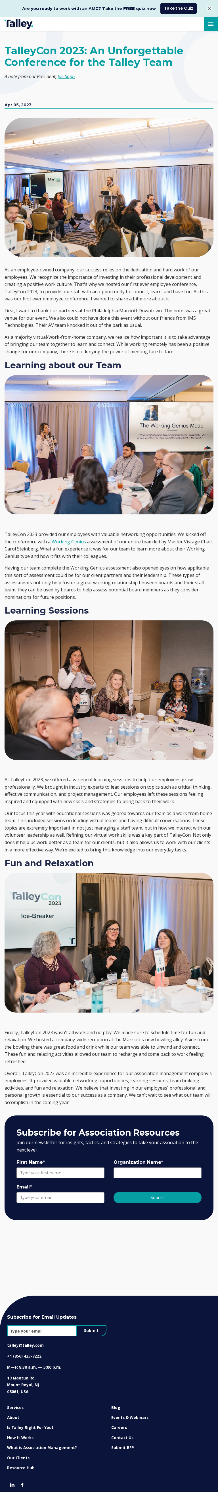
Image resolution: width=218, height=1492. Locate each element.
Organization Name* (138, 1162)
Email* (24, 1187)
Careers (119, 1427)
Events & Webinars (129, 1417)
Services (15, 1407)
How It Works (20, 1437)
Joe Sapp (66, 76)
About (13, 1417)
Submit (157, 1197)
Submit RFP (122, 1447)
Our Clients (18, 1457)
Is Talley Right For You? (30, 1427)
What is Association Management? (42, 1447)
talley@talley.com (25, 1345)
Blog (115, 1407)
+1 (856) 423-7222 (24, 1356)
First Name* (30, 1162)
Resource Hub (21, 1467)
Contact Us (122, 1437)
